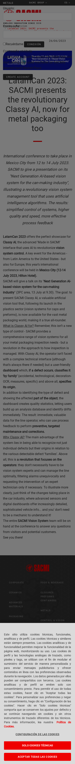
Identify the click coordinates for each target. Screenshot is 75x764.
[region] (37, 693)
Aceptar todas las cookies (37, 756)
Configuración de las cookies (37, 734)
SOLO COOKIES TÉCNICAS (37, 745)
